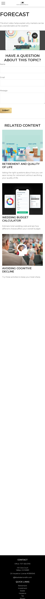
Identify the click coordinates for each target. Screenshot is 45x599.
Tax (22, 596)
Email (2, 77)
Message (4, 91)
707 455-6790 (25, 564)
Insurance (22, 593)
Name (2, 64)
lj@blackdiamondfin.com (22, 577)
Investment (22, 588)
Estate (22, 591)
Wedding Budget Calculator (15, 219)
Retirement (22, 586)
